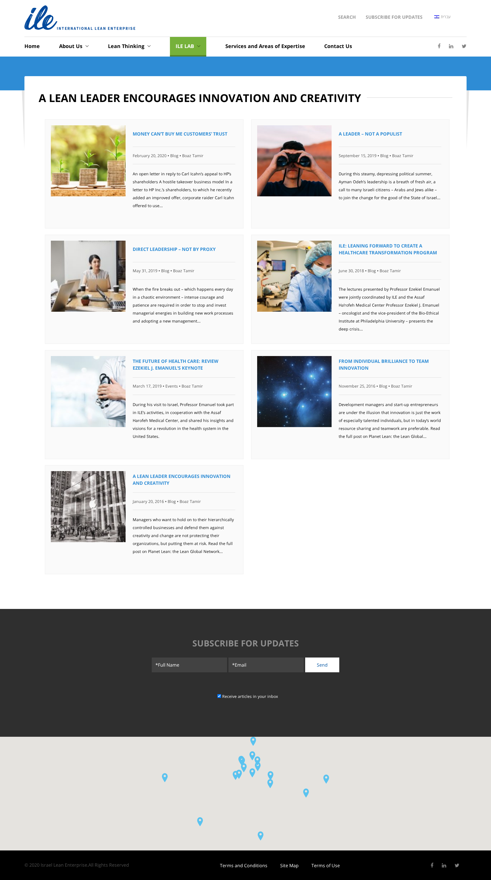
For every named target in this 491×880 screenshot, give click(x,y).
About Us (70, 46)
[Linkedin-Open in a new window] (451, 46)
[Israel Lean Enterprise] (79, 17)
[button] (242, 761)
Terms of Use (325, 865)
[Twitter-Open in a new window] (464, 46)
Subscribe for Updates (394, 17)
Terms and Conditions (243, 865)
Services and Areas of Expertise (265, 46)
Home (32, 46)
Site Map (289, 865)
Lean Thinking (126, 46)
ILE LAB (185, 46)
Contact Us (338, 46)
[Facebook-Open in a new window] (439, 46)
